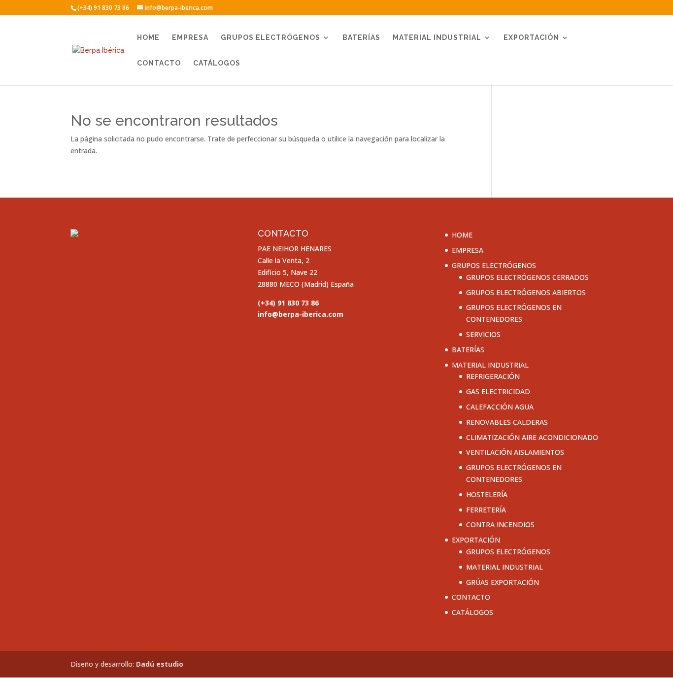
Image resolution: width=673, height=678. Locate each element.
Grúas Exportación (502, 582)
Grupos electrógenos (270, 37)
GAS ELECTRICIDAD (498, 391)
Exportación (531, 37)
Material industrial (437, 37)
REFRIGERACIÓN (493, 376)
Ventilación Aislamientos (515, 452)
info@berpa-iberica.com (300, 314)
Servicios (483, 334)
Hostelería (486, 494)
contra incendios (500, 524)
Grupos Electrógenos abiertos (526, 292)
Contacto (159, 63)
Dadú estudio (159, 664)
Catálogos (216, 63)
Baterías (361, 37)
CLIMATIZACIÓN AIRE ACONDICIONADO (532, 437)
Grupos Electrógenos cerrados (527, 277)
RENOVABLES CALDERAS (507, 422)
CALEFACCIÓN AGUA (500, 406)
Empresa (190, 37)
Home (148, 37)
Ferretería (486, 509)
